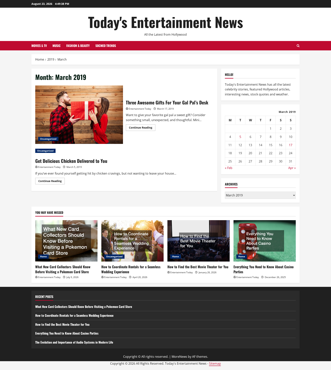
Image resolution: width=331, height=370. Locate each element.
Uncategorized (48, 138)
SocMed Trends (105, 45)
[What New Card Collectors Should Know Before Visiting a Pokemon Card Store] (66, 241)
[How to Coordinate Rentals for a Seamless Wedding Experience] (132, 241)
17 (290, 145)
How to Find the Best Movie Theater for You (197, 266)
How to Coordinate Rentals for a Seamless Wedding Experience (131, 269)
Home (43, 256)
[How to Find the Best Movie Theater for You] (198, 241)
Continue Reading (142, 128)
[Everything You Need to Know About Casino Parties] (265, 241)
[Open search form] (298, 45)
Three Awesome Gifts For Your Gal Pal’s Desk (79, 114)
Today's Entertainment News (165, 21)
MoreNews (179, 356)
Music (56, 45)
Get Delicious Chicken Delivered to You (71, 160)
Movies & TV (39, 45)
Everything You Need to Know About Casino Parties (264, 269)
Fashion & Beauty (78, 45)
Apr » (292, 168)
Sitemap (215, 363)
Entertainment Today (140, 108)
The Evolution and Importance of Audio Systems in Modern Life (74, 342)
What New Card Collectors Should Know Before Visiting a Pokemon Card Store (62, 269)
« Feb (228, 168)
